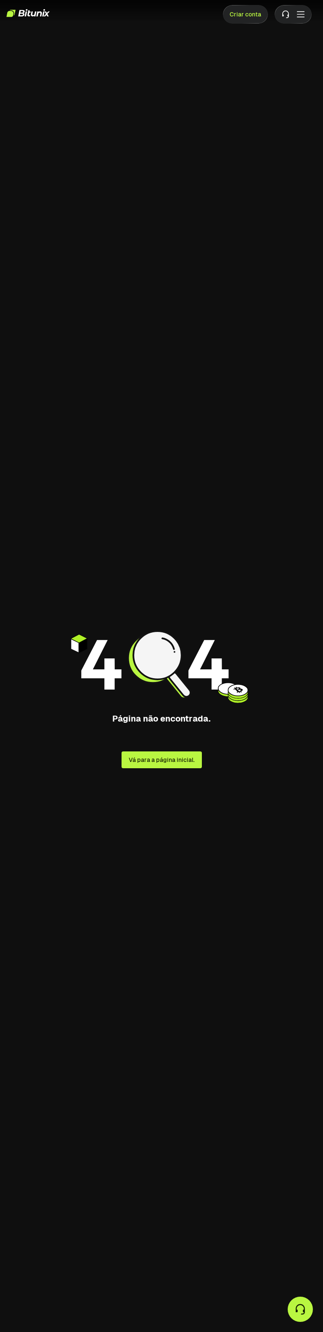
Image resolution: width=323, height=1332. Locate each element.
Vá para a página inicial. (162, 760)
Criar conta (245, 14)
